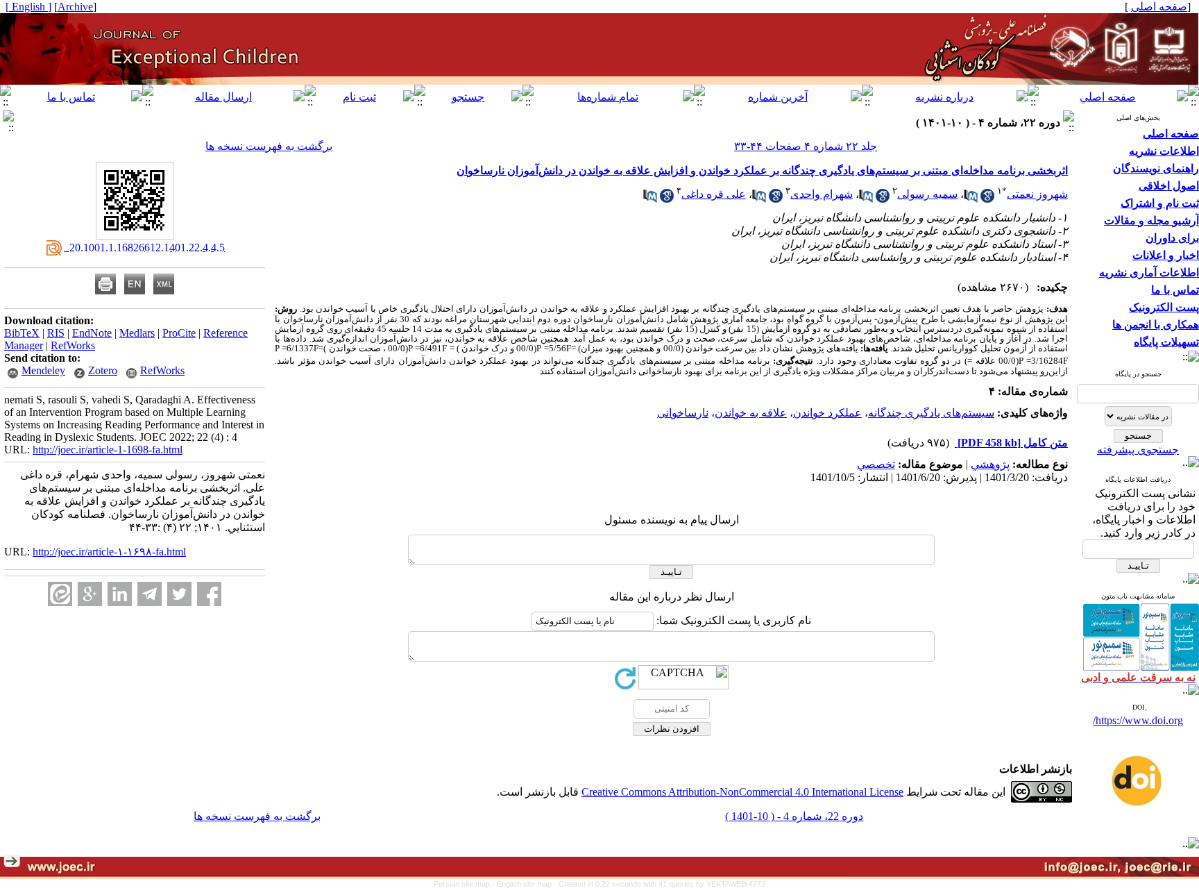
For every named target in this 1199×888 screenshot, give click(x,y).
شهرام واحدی (821, 194)
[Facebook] (209, 594)
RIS (56, 333)
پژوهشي (990, 464)
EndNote (92, 333)
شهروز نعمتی (1037, 194)
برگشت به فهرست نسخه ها (268, 146)
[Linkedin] (120, 594)
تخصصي (876, 464)
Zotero (102, 370)
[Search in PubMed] (971, 199)
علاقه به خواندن (751, 413)
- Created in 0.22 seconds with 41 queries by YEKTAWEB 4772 (659, 884)
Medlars (137, 333)
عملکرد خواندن (827, 413)
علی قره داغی (713, 194)
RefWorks (73, 345)
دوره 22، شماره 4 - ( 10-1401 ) (794, 816)
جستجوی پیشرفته (1138, 449)
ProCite (179, 333)
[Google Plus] (90, 594)
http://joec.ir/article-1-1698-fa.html (107, 449)
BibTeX (22, 333)
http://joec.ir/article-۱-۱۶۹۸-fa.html (109, 552)
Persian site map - (465, 884)
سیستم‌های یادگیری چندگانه (931, 413)
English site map (525, 884)
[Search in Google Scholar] (987, 199)
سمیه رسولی (927, 194)
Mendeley (43, 370)
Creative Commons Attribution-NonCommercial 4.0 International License (742, 792)
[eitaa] (60, 594)
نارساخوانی (682, 413)
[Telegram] (149, 594)
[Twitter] (179, 594)
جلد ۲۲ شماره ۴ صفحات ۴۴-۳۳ (805, 146)
